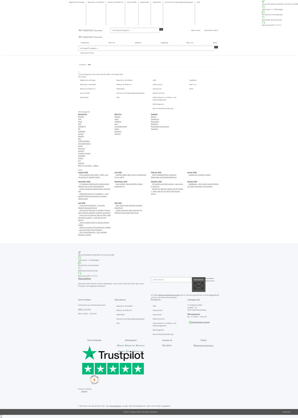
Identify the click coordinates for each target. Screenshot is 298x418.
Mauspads (155, 121)
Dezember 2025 (84, 181)
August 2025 (192, 181)
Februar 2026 (156, 172)
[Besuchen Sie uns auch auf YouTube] (80, 399)
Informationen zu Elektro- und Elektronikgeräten (164, 98)
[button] (195, 30)
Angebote (164, 43)
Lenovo (81, 134)
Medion (81, 136)
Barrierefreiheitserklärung (163, 108)
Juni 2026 (118, 172)
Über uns (192, 84)
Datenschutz (158, 84)
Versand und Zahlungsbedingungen (179, 2)
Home (80, 146)
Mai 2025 (118, 203)
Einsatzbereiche (84, 143)
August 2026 (83, 172)
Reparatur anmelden (96, 2)
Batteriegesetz (158, 104)
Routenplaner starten (201, 322)
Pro (79, 161)
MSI (79, 139)
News (215, 43)
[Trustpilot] (94, 359)
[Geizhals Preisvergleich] (203, 347)
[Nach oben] (1, 416)
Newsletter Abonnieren (210, 279)
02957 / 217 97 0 (84, 309)
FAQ (198, 2)
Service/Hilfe (132, 2)
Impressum (157, 89)
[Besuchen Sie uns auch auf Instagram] (80, 396)
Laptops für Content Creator (199, 175)
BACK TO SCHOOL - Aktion (88, 165)
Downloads (144, 2)
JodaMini (118, 121)
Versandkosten (115, 406)
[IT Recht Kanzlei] (94, 379)
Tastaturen (155, 119)
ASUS (80, 121)
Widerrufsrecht (159, 93)
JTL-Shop (293, 412)
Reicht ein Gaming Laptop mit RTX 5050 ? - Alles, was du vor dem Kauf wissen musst (167, 191)
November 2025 (121, 181)
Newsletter (157, 2)
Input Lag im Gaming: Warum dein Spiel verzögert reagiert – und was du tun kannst (94, 217)
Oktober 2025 (156, 181)
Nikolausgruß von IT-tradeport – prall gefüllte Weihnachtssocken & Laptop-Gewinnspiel (93, 196)
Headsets (154, 129)
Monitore (154, 124)
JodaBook (81, 131)
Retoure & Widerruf (115, 2)
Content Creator (84, 153)
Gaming (81, 151)
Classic (80, 158)
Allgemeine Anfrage (76, 2)
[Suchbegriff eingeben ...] (161, 29)
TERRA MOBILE (84, 141)
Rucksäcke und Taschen (160, 126)
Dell (79, 124)
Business (81, 148)
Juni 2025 (81, 203)
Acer (80, 119)
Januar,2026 (192, 172)
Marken (81, 117)
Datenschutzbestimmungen (169, 295)
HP (79, 129)
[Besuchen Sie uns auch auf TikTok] (80, 401)
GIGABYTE (82, 126)
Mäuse (153, 117)
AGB (154, 80)
